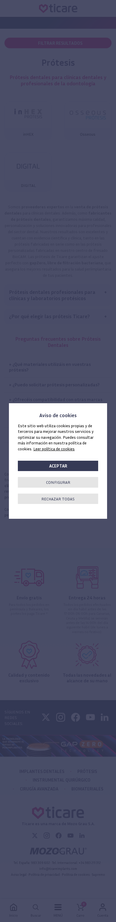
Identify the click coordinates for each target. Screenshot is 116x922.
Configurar (58, 482)
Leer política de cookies (54, 448)
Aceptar (58, 466)
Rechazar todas (58, 498)
